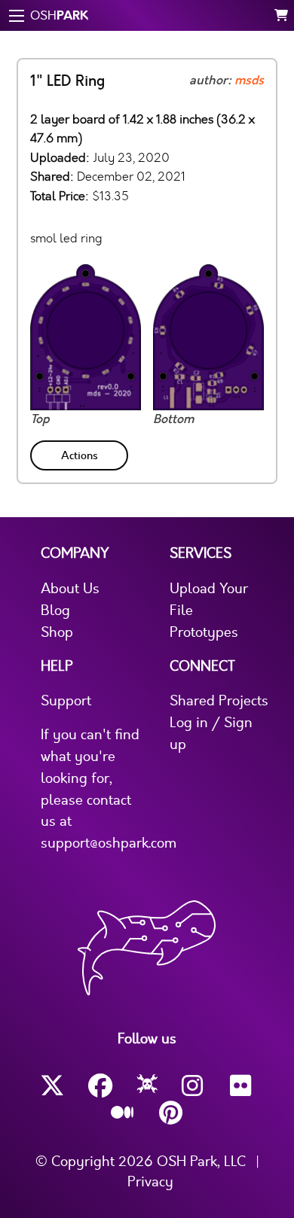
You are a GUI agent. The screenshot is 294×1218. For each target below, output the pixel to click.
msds (249, 80)
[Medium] (123, 1113)
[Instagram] (194, 1085)
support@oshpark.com (108, 843)
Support (66, 701)
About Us (70, 589)
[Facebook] (100, 1085)
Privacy (150, 1182)
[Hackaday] (147, 1086)
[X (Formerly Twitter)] (52, 1085)
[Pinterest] (171, 1113)
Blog (55, 610)
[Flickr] (242, 1085)
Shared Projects (219, 701)
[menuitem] (80, 452)
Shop (57, 632)
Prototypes (204, 632)
